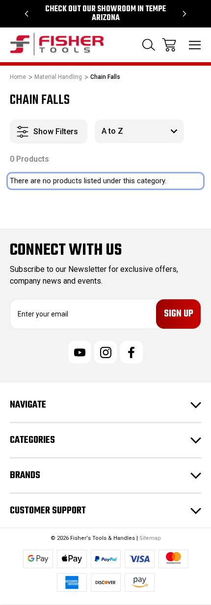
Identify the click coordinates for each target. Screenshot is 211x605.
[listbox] (139, 131)
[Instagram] (105, 352)
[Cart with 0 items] (169, 44)
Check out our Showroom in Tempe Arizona (105, 14)
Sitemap (150, 538)
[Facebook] (131, 352)
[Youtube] (79, 352)
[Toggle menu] (195, 44)
